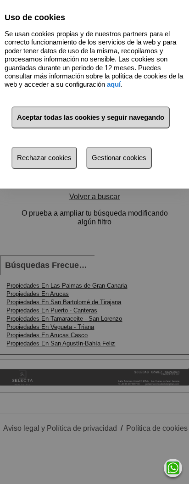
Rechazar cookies (44, 157)
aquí (114, 84)
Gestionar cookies (119, 157)
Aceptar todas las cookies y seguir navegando (90, 117)
